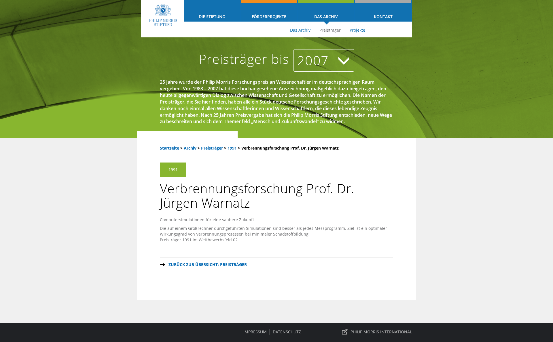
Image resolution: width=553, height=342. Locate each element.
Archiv (190, 148)
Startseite (169, 148)
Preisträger (330, 30)
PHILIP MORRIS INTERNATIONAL (381, 332)
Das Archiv (326, 16)
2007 (315, 60)
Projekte (357, 30)
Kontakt (383, 16)
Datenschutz (287, 332)
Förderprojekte (269, 16)
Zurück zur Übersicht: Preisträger (207, 264)
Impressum (255, 332)
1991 (233, 148)
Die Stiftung (212, 16)
